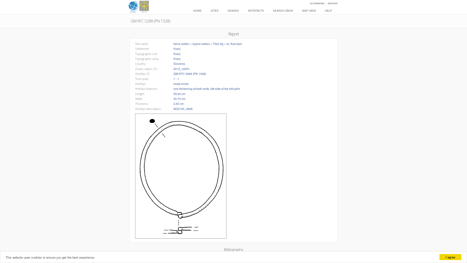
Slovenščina (317, 3)
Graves (233, 10)
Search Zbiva (283, 10)
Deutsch (332, 3)
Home (197, 10)
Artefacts (256, 10)
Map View (309, 10)
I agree (450, 257)
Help (328, 10)
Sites (215, 10)
